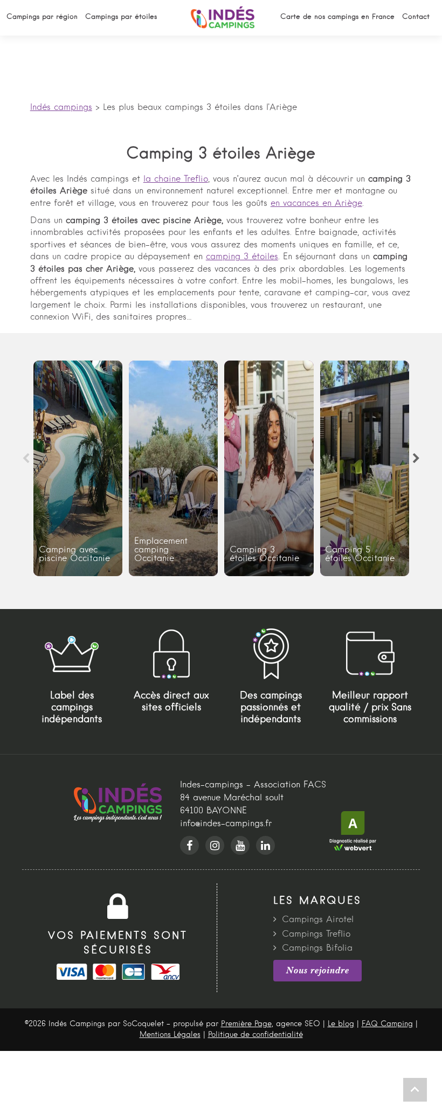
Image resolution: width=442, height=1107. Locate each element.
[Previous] (26, 458)
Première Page (246, 1024)
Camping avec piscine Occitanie (77, 468)
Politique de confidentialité (255, 1035)
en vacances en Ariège (316, 203)
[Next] (416, 458)
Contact (416, 16)
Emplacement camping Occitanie (173, 468)
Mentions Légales (170, 1035)
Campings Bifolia (317, 948)
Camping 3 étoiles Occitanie (268, 468)
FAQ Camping (387, 1024)
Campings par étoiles (121, 16)
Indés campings (61, 107)
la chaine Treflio (175, 179)
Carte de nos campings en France (337, 16)
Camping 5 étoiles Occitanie (364, 468)
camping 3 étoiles (242, 257)
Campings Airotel (318, 920)
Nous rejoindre (317, 970)
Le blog (341, 1024)
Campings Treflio (316, 934)
